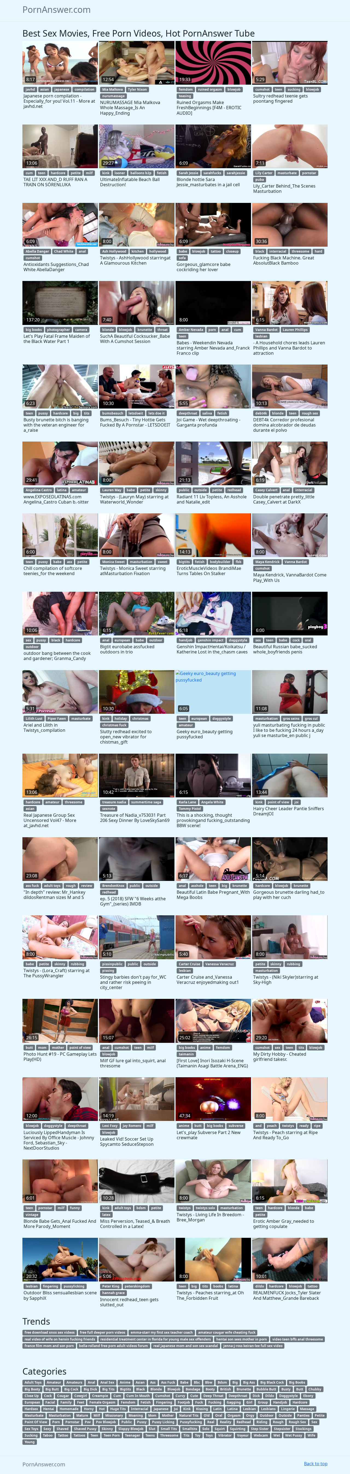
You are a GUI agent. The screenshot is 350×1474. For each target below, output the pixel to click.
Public (126, 1422)
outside (200, 490)
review (86, 885)
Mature (82, 1415)
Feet (80, 1402)
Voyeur (243, 1435)
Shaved (63, 1428)
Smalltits (189, 1428)
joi (296, 802)
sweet (162, 562)
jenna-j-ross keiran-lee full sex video (252, 1345)
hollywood (157, 251)
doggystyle (238, 640)
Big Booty (32, 1389)
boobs (218, 1286)
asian (44, 89)
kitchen (138, 251)
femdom (186, 89)
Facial (50, 1402)
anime (205, 1047)
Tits (186, 1435)
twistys (288, 1125)
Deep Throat (213, 1395)
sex (28, 640)
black (259, 251)
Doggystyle (288, 1395)
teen (278, 89)
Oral (218, 1415)
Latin (217, 1409)
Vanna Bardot (266, 329)
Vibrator (225, 1435)
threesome (300, 251)
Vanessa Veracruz (219, 964)
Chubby (314, 1389)
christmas (140, 718)
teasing (185, 96)
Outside (285, 1415)
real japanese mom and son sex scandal (185, 1345)
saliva (207, 413)
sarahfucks (212, 173)
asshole (197, 885)
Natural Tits (189, 1415)
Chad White (63, 251)
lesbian (261, 336)
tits (86, 413)
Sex (314, 1422)
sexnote (108, 808)
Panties (303, 1415)
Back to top (316, 1464)
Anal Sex (107, 1382)
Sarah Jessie (188, 173)
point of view (278, 802)
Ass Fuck (168, 1382)
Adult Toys (33, 1382)
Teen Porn (112, 1435)
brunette (145, 329)
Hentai (48, 1409)
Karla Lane (187, 802)
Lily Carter (263, 173)
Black (140, 1389)
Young (30, 1442)
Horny (89, 1409)
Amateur (54, 1382)
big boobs (34, 329)
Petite (320, 1415)
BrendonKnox (113, 885)
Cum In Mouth (138, 1395)
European (32, 1402)
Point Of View (36, 1422)
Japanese (161, 1409)
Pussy (142, 1422)
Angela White (212, 802)
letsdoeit (136, 413)
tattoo (216, 251)
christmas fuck (114, 725)
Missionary (114, 1415)
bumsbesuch (112, 413)
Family (66, 1402)
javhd (30, 89)
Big (235, 1382)
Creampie (100, 1395)
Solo (205, 1428)
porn (212, 329)
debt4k (261, 413)
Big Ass (249, 1382)
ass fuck (32, 885)
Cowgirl (80, 1395)
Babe (184, 1382)
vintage (32, 1214)
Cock (48, 1395)
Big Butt (52, 1389)
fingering (50, 1286)
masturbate (287, 173)
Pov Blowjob (106, 1422)
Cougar (63, 1395)
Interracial (139, 1409)
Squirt (220, 1428)
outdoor (32, 646)
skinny (161, 490)
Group (263, 1402)
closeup (232, 251)
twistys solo (205, 1208)
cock (296, 640)
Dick (256, 1395)
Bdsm (222, 1382)
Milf (97, 1415)
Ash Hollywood (114, 251)
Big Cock (71, 1389)
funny (75, 1208)
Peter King (110, 1286)
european (122, 640)
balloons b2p (140, 173)
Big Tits (108, 1389)
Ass (153, 1382)
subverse (236, 1125)
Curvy (180, 1395)
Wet (276, 1435)
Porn (56, 1422)
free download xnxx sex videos (50, 1332)
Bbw (208, 1382)
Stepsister (282, 1428)
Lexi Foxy (110, 1125)
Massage (307, 1409)
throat (163, 329)
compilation (84, 89)
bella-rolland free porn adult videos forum (113, 1345)
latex (106, 1214)
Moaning (136, 1415)
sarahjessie (236, 173)
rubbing (77, 964)
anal (82, 251)
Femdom (128, 1402)
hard (318, 251)
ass (69, 562)
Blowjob (173, 1389)
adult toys (52, 885)
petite (76, 173)
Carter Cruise (189, 964)
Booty (210, 1389)
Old (207, 1415)
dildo (259, 1286)
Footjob (184, 1402)
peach (272, 1125)
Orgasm (234, 1415)
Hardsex (31, 1409)
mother (58, 1047)
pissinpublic (112, 964)
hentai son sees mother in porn (241, 1339)
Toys (209, 1435)
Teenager (132, 1435)
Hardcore (300, 1402)
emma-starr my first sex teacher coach (162, 1332)
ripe (317, 1125)
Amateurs (74, 1382)
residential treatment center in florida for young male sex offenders (155, 1339)
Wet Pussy (293, 1435)
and (258, 1125)
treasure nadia (114, 802)
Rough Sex (297, 1422)
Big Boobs (297, 1382)
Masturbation (60, 1415)
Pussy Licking (163, 1422)
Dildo (269, 1395)
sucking (294, 89)
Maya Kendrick (267, 562)
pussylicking (74, 1286)
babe (183, 251)
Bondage (193, 1389)
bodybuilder (220, 562)
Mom (152, 1415)
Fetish (146, 1402)
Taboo (47, 1435)
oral (308, 640)
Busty (286, 1389)
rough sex (310, 413)
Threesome (169, 1435)
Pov (88, 1422)
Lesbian (249, 1409)
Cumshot (162, 1395)
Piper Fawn (57, 718)
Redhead (244, 1422)
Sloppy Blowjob (131, 1428)
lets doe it (156, 413)
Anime (125, 1382)
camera (81, 329)
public (184, 490)
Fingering (164, 1402)
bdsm (141, 1208)
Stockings (303, 1428)
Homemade (69, 1409)
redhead (234, 490)
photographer (58, 329)
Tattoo (63, 1435)
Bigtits (125, 1389)
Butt (299, 1389)
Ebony (308, 1395)
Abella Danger (37, 251)
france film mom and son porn (49, 1345)
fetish (162, 173)
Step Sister (260, 1428)
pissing (108, 970)
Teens (150, 1435)
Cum (117, 1395)
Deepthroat (238, 1395)
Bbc (197, 1382)
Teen (94, 1435)
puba (259, 179)
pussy (43, 413)
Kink (187, 1409)
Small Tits (169, 1428)
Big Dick (90, 1389)
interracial (277, 251)
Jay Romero (132, 1125)
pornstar (309, 173)
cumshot (262, 89)
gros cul (311, 718)
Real (210, 1422)
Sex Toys (31, 1428)
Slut (152, 1428)
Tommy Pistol (190, 808)
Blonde (156, 1389)
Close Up (32, 1395)
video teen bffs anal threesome (297, 1339)
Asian (140, 1382)
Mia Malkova (112, 89)
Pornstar (72, 1422)
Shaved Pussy (85, 1428)
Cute (194, 1395)
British (225, 1389)
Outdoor (266, 1415)
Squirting (238, 1428)
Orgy (250, 1415)
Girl (249, 1402)
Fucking (214, 1402)
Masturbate (34, 1415)
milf (89, 173)
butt (29, 1047)
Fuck (199, 1402)
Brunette (244, 1389)
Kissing (202, 1409)
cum (29, 173)
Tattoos (79, 1435)
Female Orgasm (102, 1402)
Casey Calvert (266, 490)
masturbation (141, 562)
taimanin (186, 1054)
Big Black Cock (272, 1382)
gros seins (291, 718)
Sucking (31, 1435)
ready (304, 1125)
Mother (168, 1415)
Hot (102, 1409)
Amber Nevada (191, 329)
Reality (225, 1422)
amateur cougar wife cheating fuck (226, 1332)
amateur (79, 490)
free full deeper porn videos (102, 1332)
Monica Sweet (113, 562)
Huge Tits (118, 1409)
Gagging (234, 1402)
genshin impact (210, 640)
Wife (311, 1435)
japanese (61, 89)
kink (105, 173)
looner (120, 173)
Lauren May (111, 490)
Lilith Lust (34, 718)
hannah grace (113, 1293)
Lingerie (288, 1409)
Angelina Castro (39, 490)
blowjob (234, 89)
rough (71, 885)
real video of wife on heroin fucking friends (60, 1339)
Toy (197, 1435)
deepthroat (188, 413)
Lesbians (268, 1409)
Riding (261, 1422)
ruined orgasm (210, 89)
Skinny (107, 1428)
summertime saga (146, 802)
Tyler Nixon (137, 89)
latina (61, 490)
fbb (238, 562)
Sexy (47, 1428)
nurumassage (113, 96)
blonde (108, 329)
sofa (182, 258)
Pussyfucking (191, 1422)
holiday (121, 718)
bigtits (184, 562)
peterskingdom (137, 1286)
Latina (232, 1409)
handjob (185, 640)
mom (42, 1047)
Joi (176, 1409)
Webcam (261, 1435)
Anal (91, 1382)
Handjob (280, 1402)
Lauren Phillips (295, 329)
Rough (278, 1422)
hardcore (58, 173)
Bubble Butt (266, 1389)
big (76, 413)
